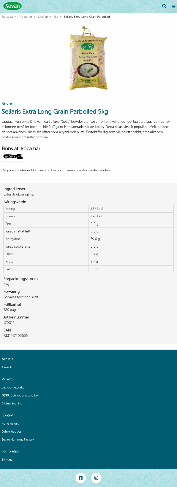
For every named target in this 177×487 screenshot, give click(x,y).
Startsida (7, 16)
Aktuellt (7, 367)
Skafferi (43, 16)
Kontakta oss (10, 423)
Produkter (25, 16)
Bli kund (7, 459)
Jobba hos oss (11, 431)
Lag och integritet (13, 387)
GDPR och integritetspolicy (20, 395)
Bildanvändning (12, 403)
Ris (56, 16)
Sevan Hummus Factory (18, 439)
